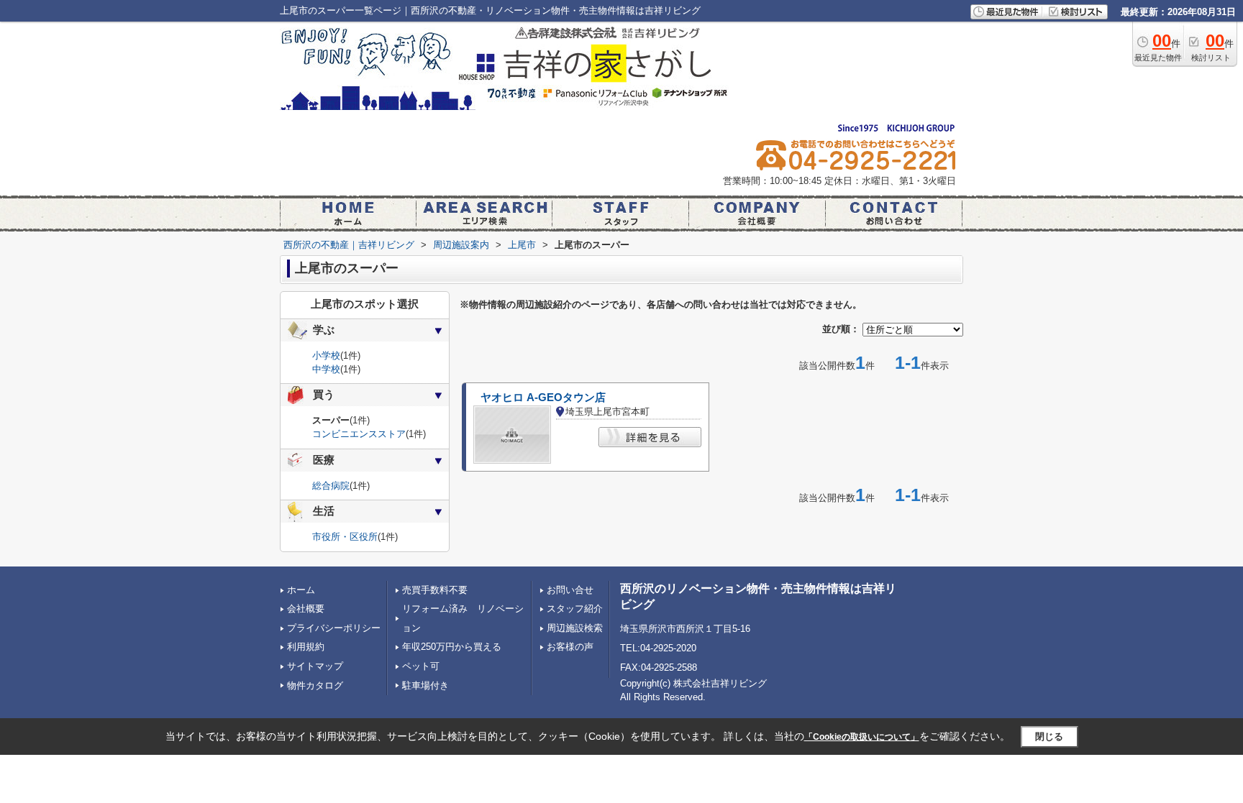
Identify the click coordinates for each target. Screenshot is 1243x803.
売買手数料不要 (435, 589)
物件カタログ (315, 685)
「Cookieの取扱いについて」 (861, 737)
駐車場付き (425, 685)
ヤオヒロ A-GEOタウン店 (543, 397)
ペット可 (421, 666)
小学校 (326, 355)
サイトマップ (315, 666)
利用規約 (305, 646)
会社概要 (305, 608)
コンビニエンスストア (359, 433)
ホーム (301, 589)
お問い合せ (570, 589)
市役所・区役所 (345, 536)
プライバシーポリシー (334, 628)
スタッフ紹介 (575, 608)
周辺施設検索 (575, 628)
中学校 (326, 369)
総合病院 (331, 485)
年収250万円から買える (451, 646)
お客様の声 (570, 646)
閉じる (1049, 736)
